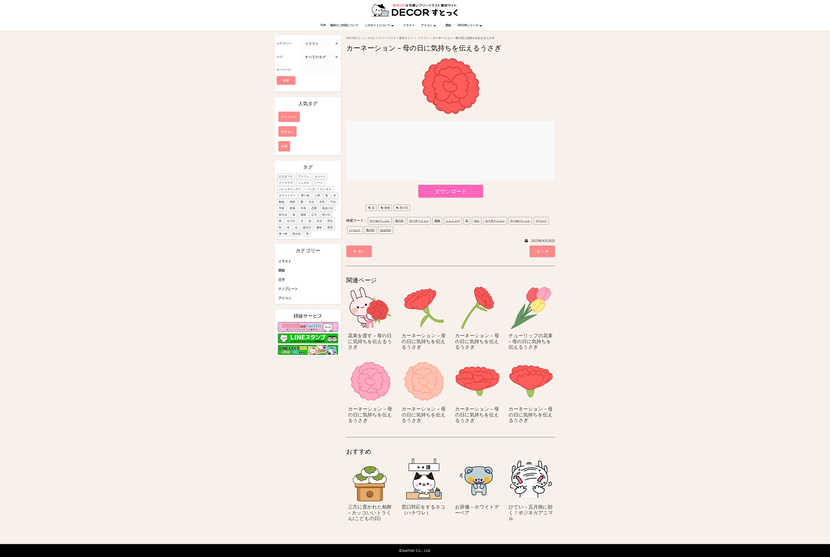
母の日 (326, 215)
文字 (281, 279)
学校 (281, 208)
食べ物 (283, 234)
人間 (317, 195)
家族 (292, 208)
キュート (320, 176)
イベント (541, 221)
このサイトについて (377, 25)
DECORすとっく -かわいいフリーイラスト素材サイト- (380, 38)
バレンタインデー (290, 189)
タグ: (280, 57)
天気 (311, 202)
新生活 (283, 215)
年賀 (303, 208)
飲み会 (296, 234)
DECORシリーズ (468, 25)
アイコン (426, 25)
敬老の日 (327, 208)
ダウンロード (451, 191)
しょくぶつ (453, 221)
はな (476, 221)
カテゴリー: (284, 43)
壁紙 (448, 25)
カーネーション (419, 221)
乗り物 (305, 195)
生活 (319, 221)
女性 (322, 202)
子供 (333, 202)
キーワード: (284, 70)
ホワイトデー (287, 195)
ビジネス (325, 189)
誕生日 (307, 227)
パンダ (310, 189)
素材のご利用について (344, 25)
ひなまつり (286, 176)
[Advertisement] (450, 151)
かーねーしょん (379, 221)
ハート (318, 183)
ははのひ (385, 230)
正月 (314, 215)
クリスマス (286, 183)
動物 (281, 202)
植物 (303, 215)
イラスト (409, 25)
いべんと (354, 230)
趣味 (319, 227)
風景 (330, 227)
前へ (361, 251)
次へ (539, 251)
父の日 (291, 221)
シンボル (303, 183)
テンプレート (288, 288)
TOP (323, 25)
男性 (330, 221)
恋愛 (314, 208)
